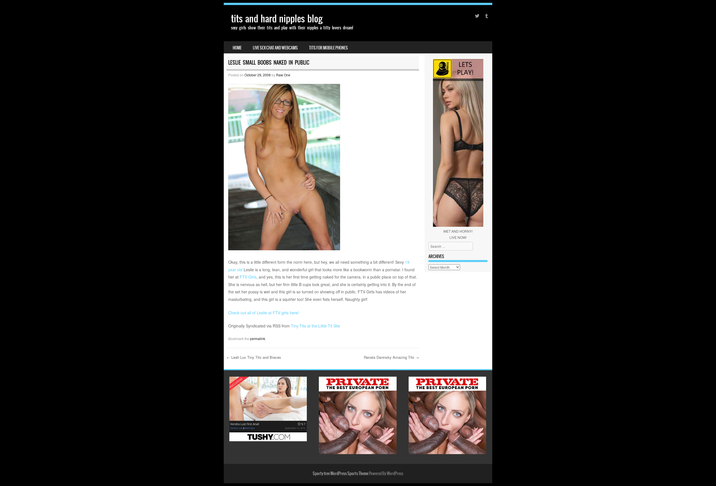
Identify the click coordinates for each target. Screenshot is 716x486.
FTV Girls (248, 277)
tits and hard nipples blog (276, 18)
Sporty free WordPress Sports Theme (340, 473)
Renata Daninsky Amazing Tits (391, 357)
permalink (257, 338)
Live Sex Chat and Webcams (275, 48)
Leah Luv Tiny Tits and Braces (254, 357)
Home (237, 48)
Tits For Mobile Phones (328, 48)
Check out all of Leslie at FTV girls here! (263, 312)
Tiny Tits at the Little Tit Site (315, 326)
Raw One (283, 74)
